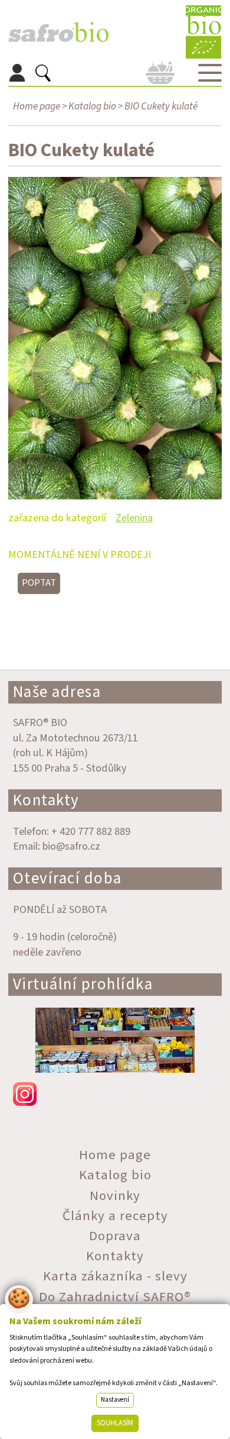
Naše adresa (57, 692)
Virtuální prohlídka (83, 984)
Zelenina (134, 517)
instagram (115, 1094)
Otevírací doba (67, 878)
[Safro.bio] (58, 32)
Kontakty (46, 800)
